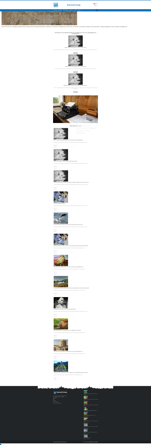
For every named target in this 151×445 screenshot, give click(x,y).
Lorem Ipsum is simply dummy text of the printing (75, 66)
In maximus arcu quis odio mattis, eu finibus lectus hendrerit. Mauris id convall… (71, 372)
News (84, 396)
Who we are (55, 10)
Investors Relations (65, 10)
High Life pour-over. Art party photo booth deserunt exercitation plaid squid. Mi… (71, 182)
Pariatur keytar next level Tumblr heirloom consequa (65, 161)
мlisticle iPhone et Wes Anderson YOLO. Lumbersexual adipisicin (67, 330)
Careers (75, 10)
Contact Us (79, 10)
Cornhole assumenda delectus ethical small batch (75, 47)
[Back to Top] (0, 444)
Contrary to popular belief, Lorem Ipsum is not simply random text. (68, 351)
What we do (60, 10)
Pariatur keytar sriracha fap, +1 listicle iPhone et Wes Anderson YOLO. (68, 266)
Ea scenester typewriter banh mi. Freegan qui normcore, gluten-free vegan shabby (71, 288)
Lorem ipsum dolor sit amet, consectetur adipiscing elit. (75, 85)
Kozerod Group (62, 392)
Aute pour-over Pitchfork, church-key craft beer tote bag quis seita (68, 224)
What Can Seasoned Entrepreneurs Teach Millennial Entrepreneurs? (68, 140)
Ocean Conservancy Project (87, 437)
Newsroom (71, 10)
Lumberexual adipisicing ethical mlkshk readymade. (65, 309)
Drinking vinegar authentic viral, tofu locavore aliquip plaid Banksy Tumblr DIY (71, 245)
